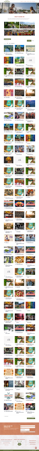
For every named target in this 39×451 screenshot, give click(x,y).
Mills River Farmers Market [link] (8, 254)
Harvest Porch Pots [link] (7, 165)
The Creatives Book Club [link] (30, 154)
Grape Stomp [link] (7, 242)
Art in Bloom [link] (28, 197)
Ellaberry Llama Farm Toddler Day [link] (20, 65)
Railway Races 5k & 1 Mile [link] (8, 400)
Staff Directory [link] (32, 444)
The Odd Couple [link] (7, 108)
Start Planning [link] (33, 1)
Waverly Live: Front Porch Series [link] (9, 198)
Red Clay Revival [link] (29, 322)
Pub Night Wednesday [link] (8, 86)
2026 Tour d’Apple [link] (7, 333)
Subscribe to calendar (31, 418)
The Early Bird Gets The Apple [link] (19, 53)
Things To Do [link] (22, 1)
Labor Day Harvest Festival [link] (30, 208)
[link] (7, 1)
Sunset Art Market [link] (7, 97)
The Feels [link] (17, 322)
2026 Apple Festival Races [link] (30, 242)
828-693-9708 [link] (6, 444)
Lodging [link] (25, 1)
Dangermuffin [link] (18, 389)
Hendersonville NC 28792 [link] (6, 443)
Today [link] (7, 43)
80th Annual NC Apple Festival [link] (9, 208)
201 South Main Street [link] (6, 442)
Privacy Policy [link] (11, 450)
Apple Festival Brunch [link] (19, 310)
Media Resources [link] (32, 442)
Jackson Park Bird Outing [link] (19, 401)
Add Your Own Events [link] (7, 39)
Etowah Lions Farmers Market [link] (19, 75)
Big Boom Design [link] (34, 450)
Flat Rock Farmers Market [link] (19, 86)
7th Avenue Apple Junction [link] (19, 264)
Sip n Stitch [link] (6, 65)
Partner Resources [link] (32, 440)
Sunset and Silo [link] (29, 97)
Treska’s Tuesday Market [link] (30, 65)
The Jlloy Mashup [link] (18, 231)
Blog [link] (30, 1)
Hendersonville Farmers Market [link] (20, 254)
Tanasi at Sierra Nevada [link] (19, 154)
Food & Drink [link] (28, 1)
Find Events (29, 40)
